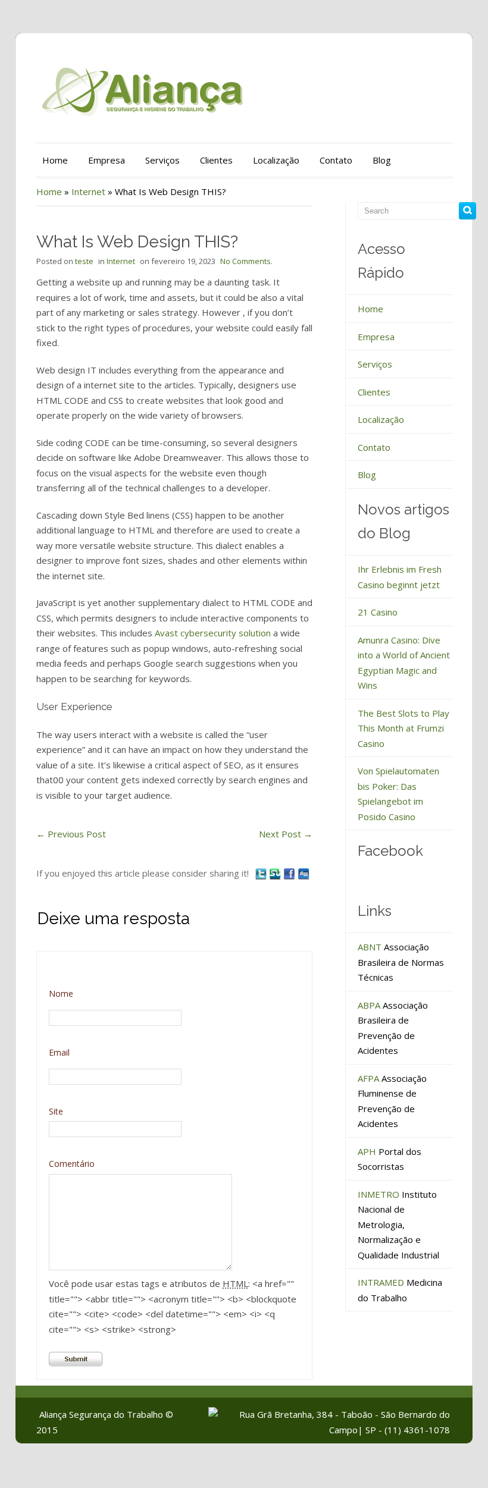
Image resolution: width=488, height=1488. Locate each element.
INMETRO (378, 1194)
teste (84, 261)
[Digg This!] (303, 873)
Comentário (72, 1163)
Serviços (162, 160)
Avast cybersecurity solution (213, 633)
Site (56, 1111)
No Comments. (246, 261)
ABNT (369, 947)
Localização (276, 160)
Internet (88, 191)
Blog (382, 160)
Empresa (106, 160)
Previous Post (71, 834)
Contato (336, 160)
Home (55, 160)
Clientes (216, 160)
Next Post (285, 834)
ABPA (369, 1005)
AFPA (368, 1078)
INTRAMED (381, 1282)
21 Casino (378, 612)
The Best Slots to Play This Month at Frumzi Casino (403, 728)
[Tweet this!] (262, 873)
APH (367, 1151)
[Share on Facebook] (290, 873)
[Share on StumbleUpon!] (276, 873)
